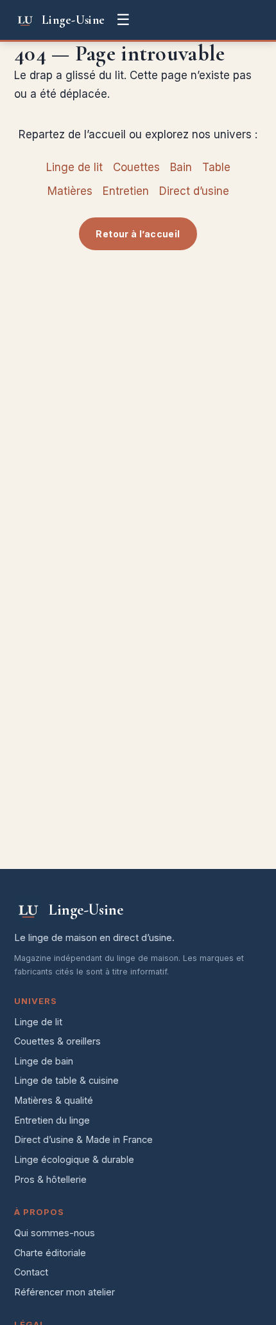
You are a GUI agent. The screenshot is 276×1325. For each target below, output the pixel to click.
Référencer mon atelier (64, 1291)
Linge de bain (43, 1060)
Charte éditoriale (50, 1252)
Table (216, 167)
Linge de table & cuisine (66, 1080)
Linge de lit (74, 167)
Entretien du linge (52, 1120)
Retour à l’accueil (138, 233)
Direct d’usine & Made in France (83, 1139)
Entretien (126, 191)
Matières (69, 191)
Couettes (136, 167)
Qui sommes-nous (54, 1232)
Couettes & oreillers (57, 1041)
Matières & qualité (53, 1100)
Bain (181, 167)
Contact (31, 1271)
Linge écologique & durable (74, 1159)
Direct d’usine (194, 191)
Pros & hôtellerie (50, 1179)
